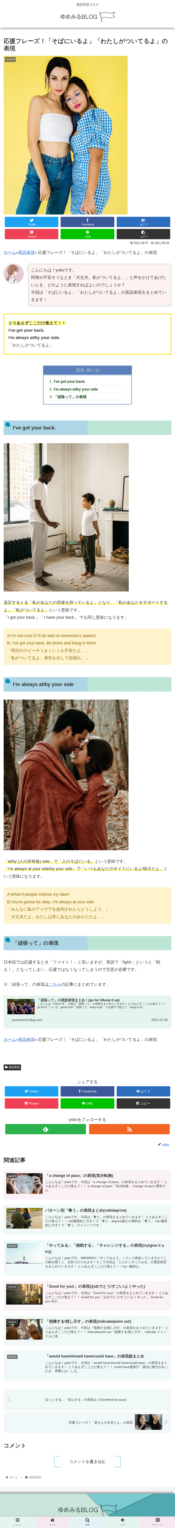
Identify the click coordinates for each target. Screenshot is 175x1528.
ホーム (10, 252)
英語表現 (26, 252)
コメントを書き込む (87, 1461)
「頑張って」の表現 (70, 397)
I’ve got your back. (69, 381)
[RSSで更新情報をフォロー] (129, 1129)
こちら (55, 984)
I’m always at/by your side (76, 389)
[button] (162, 828)
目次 (80, 369)
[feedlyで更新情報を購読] (45, 1129)
